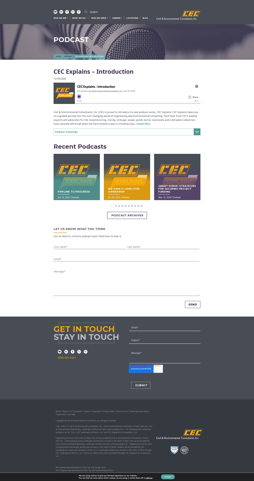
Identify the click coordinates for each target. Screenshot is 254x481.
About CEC (67, 411)
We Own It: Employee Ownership (124, 190)
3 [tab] (119, 206)
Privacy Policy (108, 411)
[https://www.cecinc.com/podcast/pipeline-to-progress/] (77, 177)
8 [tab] (135, 206)
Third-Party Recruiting (138, 411)
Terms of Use (122, 411)
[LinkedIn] (61, 11)
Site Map (71, 414)
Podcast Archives (127, 215)
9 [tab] (138, 206)
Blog (145, 18)
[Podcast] (79, 11)
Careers (116, 18)
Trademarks (61, 414)
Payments (96, 411)
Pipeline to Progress (74, 191)
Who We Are (60, 18)
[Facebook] (67, 11)
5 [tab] (125, 206)
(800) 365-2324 (67, 357)
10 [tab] (141, 206)
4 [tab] (122, 206)
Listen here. (143, 123)
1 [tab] (112, 206)
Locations (132, 18)
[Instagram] (73, 11)
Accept (168, 477)
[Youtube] (55, 11)
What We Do (78, 18)
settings (149, 478)
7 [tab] (132, 206)
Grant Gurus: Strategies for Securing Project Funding (177, 189)
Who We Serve (98, 18)
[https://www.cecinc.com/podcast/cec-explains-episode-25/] (127, 177)
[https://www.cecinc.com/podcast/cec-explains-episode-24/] (177, 177)
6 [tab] (129, 206)
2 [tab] (116, 206)
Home (58, 411)
